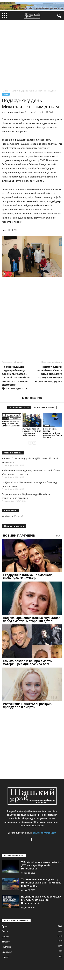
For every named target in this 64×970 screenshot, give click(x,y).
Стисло (5, 957)
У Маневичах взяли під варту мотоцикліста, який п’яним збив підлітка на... (41, 882)
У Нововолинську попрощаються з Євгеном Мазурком (11, 423)
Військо (6, 941)
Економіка (7, 952)
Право (5, 926)
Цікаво (5, 936)
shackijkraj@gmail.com (44, 833)
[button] (58, 16)
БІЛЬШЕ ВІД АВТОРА (44, 407)
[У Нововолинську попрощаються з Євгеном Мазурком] (11, 416)
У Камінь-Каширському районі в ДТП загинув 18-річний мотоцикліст (30, 460)
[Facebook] (32, 840)
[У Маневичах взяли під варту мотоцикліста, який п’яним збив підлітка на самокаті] (10, 884)
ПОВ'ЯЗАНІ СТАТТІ (19, 407)
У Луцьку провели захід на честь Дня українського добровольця (32, 431)
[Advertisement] (32, 54)
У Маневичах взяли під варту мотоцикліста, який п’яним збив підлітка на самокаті (31, 472)
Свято (6, 94)
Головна (5, 91)
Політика (6, 947)
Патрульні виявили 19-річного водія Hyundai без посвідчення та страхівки (26, 496)
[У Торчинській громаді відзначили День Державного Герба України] (52, 420)
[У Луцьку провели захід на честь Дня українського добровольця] (32, 420)
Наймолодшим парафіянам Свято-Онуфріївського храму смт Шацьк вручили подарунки (48, 374)
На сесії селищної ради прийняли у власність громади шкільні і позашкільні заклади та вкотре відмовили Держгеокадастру (16, 377)
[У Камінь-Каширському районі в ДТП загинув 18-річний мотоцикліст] (10, 866)
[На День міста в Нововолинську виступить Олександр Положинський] (10, 901)
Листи (5, 931)
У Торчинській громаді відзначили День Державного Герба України (52, 432)
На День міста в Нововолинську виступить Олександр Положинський (30, 484)
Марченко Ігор (15, 112)
